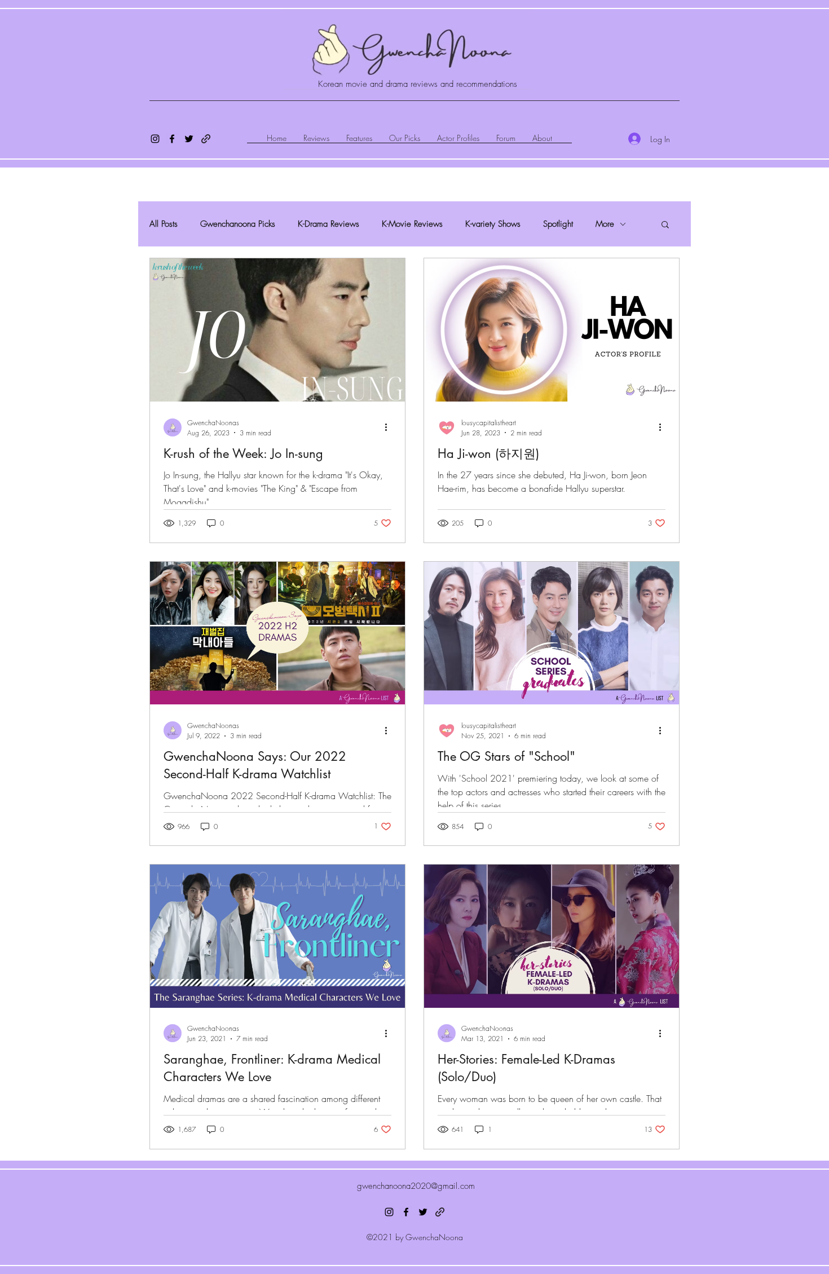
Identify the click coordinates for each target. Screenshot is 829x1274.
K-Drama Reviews (328, 224)
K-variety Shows (493, 224)
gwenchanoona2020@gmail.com (416, 1186)
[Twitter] (189, 138)
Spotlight (558, 224)
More (605, 224)
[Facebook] (172, 138)
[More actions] (389, 427)
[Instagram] (155, 138)
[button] (665, 225)
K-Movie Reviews (412, 224)
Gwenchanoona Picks (237, 224)
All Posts (163, 224)
